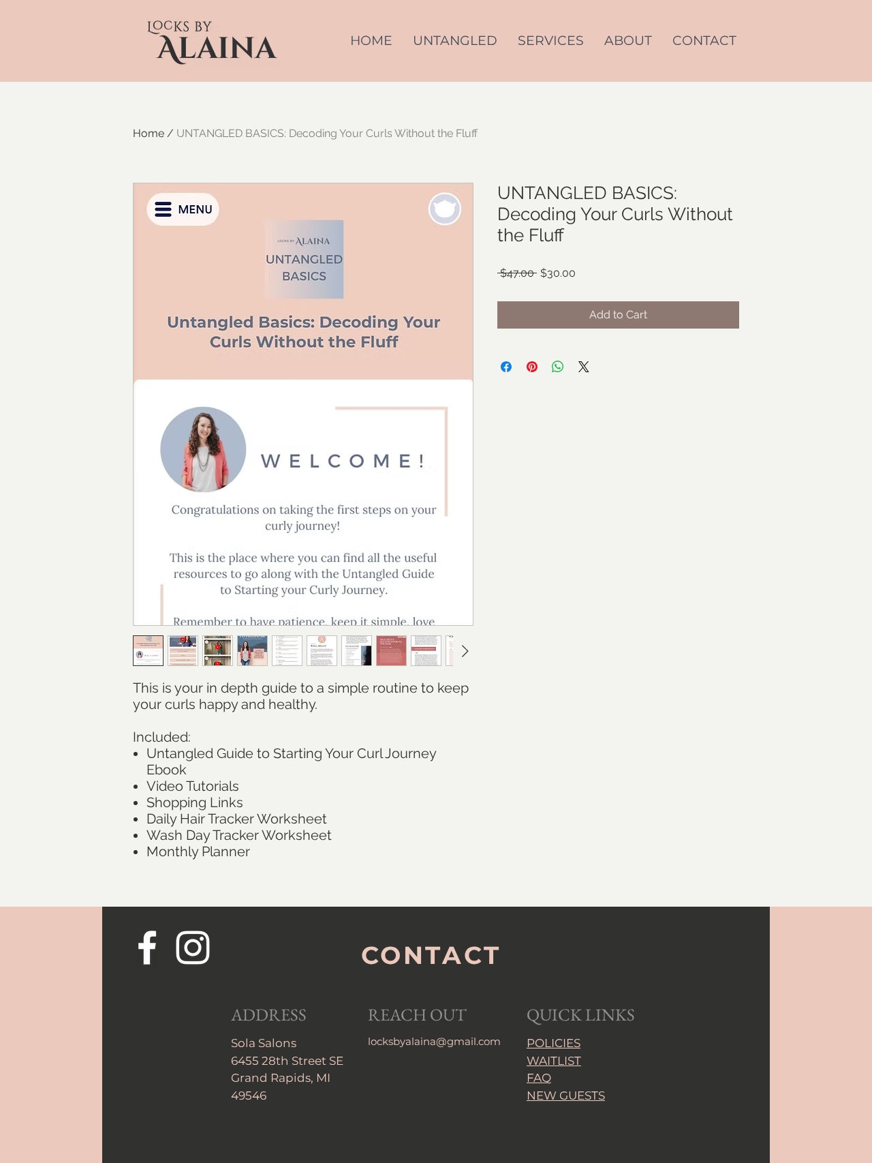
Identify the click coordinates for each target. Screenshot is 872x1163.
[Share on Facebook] (506, 367)
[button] (551, 40)
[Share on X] (584, 367)
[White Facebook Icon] (147, 947)
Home (148, 133)
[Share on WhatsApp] (558, 367)
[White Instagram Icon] (192, 947)
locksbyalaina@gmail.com (434, 1041)
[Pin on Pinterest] (532, 367)
